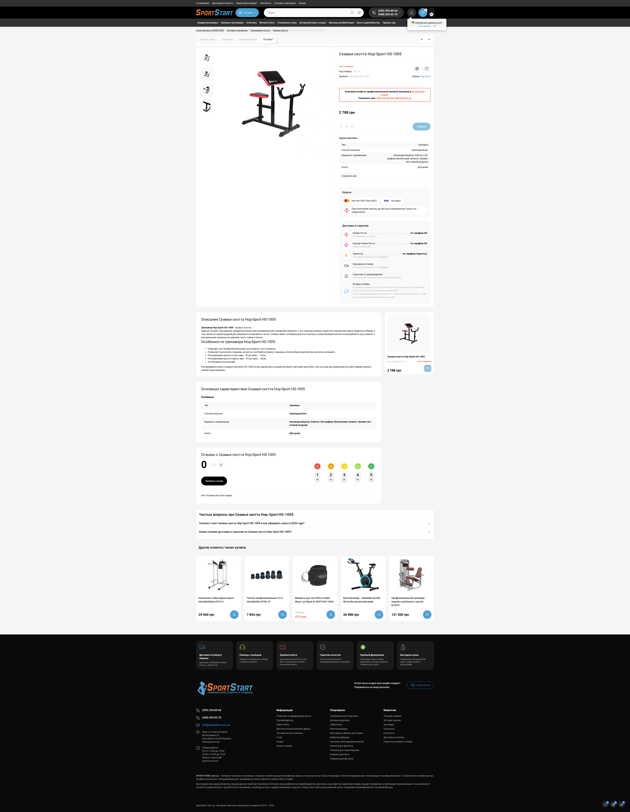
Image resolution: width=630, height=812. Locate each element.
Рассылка (389, 728)
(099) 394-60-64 (388, 10)
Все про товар (207, 39)
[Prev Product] (422, 39)
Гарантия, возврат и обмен (398, 741)
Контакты (265, 3)
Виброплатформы (339, 737)
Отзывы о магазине (285, 3)
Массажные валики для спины (346, 733)
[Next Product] (429, 39)
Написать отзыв (214, 481)
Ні (435, 26)
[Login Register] (411, 12)
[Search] (352, 12)
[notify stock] (234, 614)
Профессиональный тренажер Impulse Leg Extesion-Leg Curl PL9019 (408, 602)
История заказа (392, 720)
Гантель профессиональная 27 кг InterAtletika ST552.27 (265, 600)
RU (431, 14)
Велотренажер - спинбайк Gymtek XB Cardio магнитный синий (361, 600)
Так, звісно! (424, 26)
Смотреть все (349, 176)
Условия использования (289, 733)
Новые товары (284, 746)
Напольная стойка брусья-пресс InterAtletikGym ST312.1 (216, 600)
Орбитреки (336, 724)
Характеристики (248, 39)
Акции (302, 3)
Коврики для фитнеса (341, 758)
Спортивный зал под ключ (344, 716)
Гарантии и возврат (246, 3)
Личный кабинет (393, 716)
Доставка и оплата (222, 3)
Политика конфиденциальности (293, 716)
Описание (227, 39)
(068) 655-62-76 (388, 14)
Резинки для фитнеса (341, 746)
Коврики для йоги (339, 754)
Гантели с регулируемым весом (347, 741)
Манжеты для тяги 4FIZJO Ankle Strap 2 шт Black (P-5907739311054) (314, 600)
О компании (202, 3)
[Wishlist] (426, 69)
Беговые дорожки (339, 720)
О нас (279, 737)
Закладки (389, 724)
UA (431, 10)
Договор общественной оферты (293, 728)
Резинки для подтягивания (344, 750)
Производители (284, 720)
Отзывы (268, 39)
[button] (423, 547)
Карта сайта (283, 724)
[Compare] (417, 69)
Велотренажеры (339, 728)
